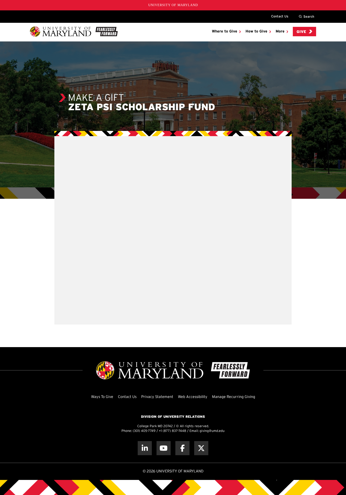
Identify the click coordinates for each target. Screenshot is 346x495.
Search (308, 16)
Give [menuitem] (301, 32)
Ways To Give (102, 397)
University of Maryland (173, 5)
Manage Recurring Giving (233, 397)
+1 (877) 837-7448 (172, 431)
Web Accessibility (192, 397)
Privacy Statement (157, 397)
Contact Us (279, 16)
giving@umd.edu (212, 431)
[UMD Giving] (74, 31)
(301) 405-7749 (144, 431)
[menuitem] (226, 31)
